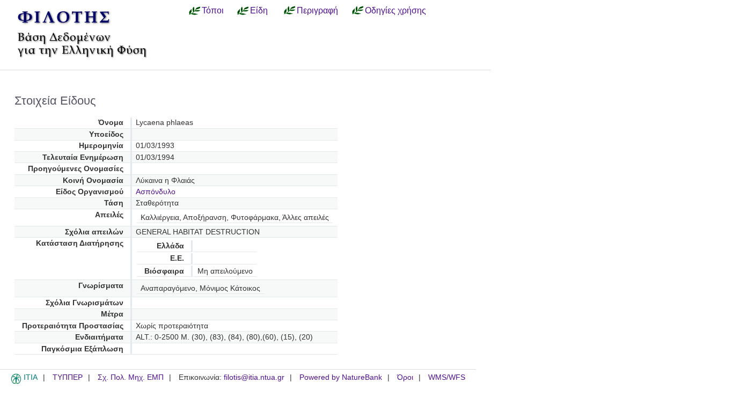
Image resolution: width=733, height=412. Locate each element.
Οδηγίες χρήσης (395, 10)
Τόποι (213, 10)
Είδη (259, 10)
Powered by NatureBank (340, 377)
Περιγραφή (317, 10)
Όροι (405, 377)
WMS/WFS (446, 377)
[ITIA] (16, 382)
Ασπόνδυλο (155, 192)
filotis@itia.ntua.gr (254, 377)
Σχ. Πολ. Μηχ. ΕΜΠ (131, 377)
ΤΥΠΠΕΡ (68, 377)
